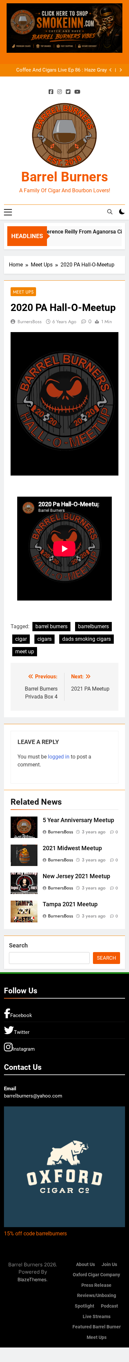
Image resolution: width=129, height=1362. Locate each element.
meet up (24, 651)
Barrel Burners (64, 177)
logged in (58, 757)
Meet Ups (23, 292)
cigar (21, 639)
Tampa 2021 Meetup (70, 904)
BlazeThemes (32, 1279)
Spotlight (84, 1306)
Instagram (24, 1049)
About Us (85, 1264)
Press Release (96, 1285)
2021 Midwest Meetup (72, 848)
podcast (109, 1306)
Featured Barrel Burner (96, 1327)
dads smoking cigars (86, 639)
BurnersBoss (30, 321)
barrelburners (93, 626)
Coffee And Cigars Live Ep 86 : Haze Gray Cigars (61, 70)
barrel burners (51, 626)
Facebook (21, 1015)
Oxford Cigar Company (96, 1275)
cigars (44, 639)
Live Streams (96, 1316)
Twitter (21, 1032)
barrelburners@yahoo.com (33, 1096)
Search (18, 945)
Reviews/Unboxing (96, 1295)
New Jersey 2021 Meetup (76, 876)
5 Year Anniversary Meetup (78, 820)
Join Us (109, 1264)
